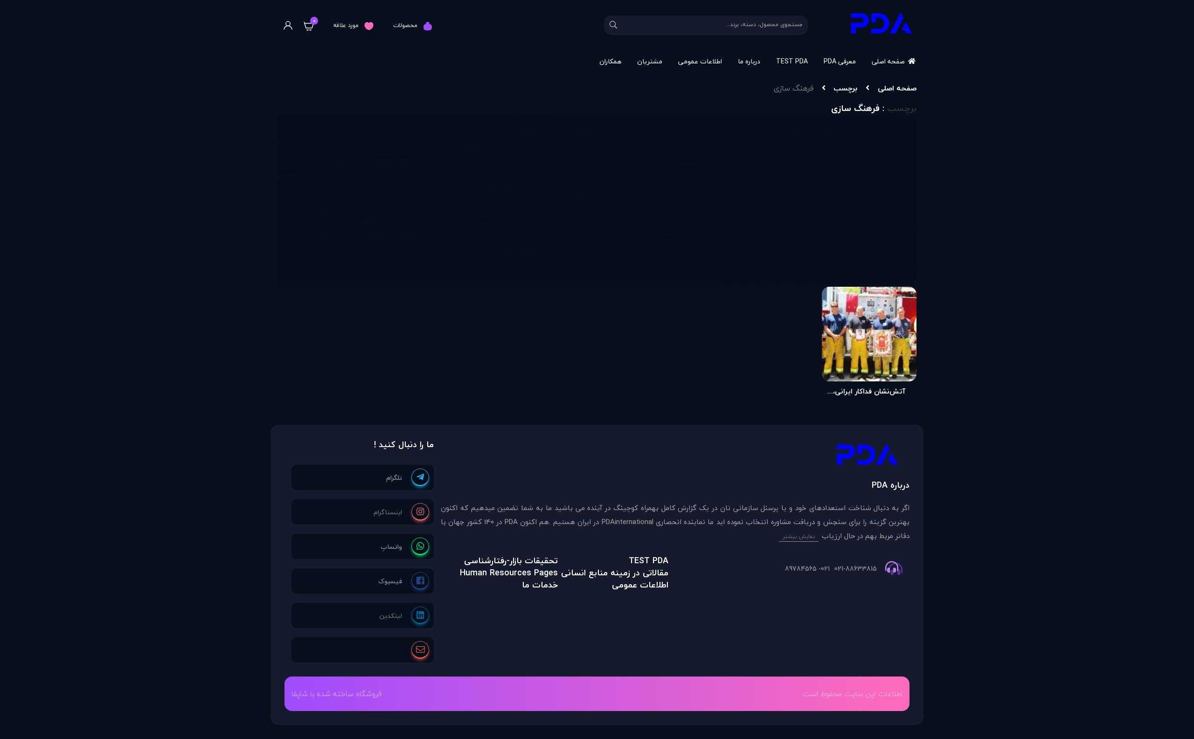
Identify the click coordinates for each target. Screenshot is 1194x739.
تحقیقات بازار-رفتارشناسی (511, 560)
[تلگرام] (407, 477)
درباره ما (749, 61)
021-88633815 (855, 569)
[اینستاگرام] (401, 512)
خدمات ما (540, 585)
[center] (613, 25)
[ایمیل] (420, 650)
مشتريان (649, 61)
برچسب (845, 88)
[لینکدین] (404, 615)
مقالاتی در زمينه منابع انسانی (614, 573)
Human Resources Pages (509, 573)
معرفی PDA (840, 61)
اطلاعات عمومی (700, 61)
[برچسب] (675, 457)
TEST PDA (792, 61)
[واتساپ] (405, 546)
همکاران (610, 61)
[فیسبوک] (403, 581)
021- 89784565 (807, 569)
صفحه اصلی (888, 61)
